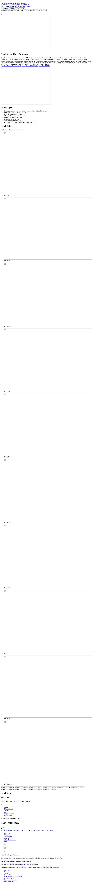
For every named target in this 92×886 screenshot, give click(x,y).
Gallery (12, 8)
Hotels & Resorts (21, 3)
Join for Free (58, 858)
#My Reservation (9, 814)
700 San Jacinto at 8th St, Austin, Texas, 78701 (20, 66)
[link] (5, 845)
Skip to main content (6, 3)
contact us (7, 807)
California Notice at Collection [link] (13, 876)
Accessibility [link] (8, 870)
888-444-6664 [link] (25, 864)
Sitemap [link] (6, 872)
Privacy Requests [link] (9, 878)
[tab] (7, 10)
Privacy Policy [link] (8, 875)
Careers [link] (6, 838)
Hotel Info (5, 8)
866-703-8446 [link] (47, 867)
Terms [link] (6, 873)
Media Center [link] (8, 835)
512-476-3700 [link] (36, 830)
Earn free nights (5, 858)
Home (14, 3)
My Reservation (5, 6)
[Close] (1, 12)
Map (17, 8)
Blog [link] (5, 841)
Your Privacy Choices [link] (10, 880)
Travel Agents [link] (8, 836)
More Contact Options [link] (47, 830)
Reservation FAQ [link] (9, 881)
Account (6, 810)
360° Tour (22, 8)
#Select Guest (8, 815)
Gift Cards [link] (7, 833)
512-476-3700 (46, 66)
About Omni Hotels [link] (10, 840)
